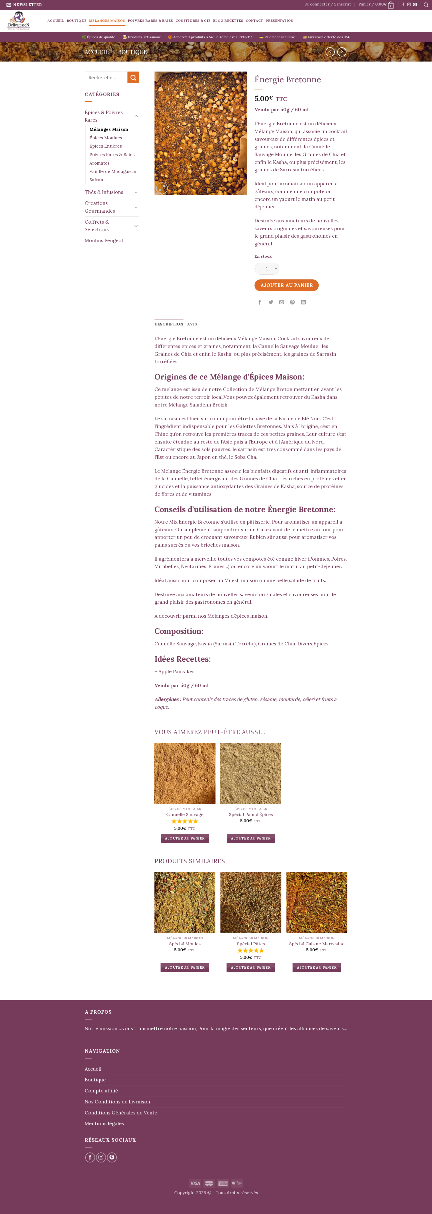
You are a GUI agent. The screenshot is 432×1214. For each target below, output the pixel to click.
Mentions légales (104, 1123)
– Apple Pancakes (174, 671)
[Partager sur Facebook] (260, 302)
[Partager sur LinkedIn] (303, 302)
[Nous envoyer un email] (414, 5)
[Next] (347, 926)
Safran (96, 180)
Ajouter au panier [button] (184, 838)
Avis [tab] (192, 324)
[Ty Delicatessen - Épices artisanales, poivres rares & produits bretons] (22, 21)
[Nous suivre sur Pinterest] (112, 1157)
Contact (254, 20)
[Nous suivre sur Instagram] (409, 5)
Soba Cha (245, 457)
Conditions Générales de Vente (121, 1113)
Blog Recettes (228, 20)
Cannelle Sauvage (185, 814)
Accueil (56, 20)
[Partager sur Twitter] (271, 302)
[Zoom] (162, 188)
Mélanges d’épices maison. (238, 616)
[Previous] (154, 926)
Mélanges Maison (107, 20)
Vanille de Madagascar (113, 171)
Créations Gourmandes (100, 207)
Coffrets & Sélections (97, 226)
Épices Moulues (106, 138)
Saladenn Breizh (209, 405)
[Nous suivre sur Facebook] (403, 5)
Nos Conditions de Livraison (117, 1102)
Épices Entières (106, 146)
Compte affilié (101, 1091)
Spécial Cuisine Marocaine (316, 944)
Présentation (279, 20)
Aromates (100, 163)
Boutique (76, 20)
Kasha (280, 162)
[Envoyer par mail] (282, 302)
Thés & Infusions (104, 192)
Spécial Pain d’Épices (251, 814)
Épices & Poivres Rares (104, 116)
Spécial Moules (184, 944)
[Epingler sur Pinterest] (293, 302)
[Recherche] (426, 5)
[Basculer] (136, 116)
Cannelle (177, 479)
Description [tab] (169, 324)
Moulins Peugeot (104, 240)
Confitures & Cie (193, 20)
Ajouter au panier (286, 285)
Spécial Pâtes (251, 944)
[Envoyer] (133, 77)
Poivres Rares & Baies (150, 20)
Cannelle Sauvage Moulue (288, 346)
